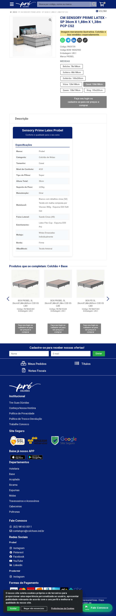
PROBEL (70, 56)
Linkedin (17, 565)
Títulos (86, 364)
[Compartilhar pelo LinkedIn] (73, 40)
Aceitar (13, 608)
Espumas (14, 490)
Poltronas (14, 511)
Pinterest (18, 552)
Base (12, 474)
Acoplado (14, 479)
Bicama (13, 484)
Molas (12, 495)
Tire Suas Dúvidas (19, 402)
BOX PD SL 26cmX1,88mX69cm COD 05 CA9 (91, 303)
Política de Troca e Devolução (25, 418)
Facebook (18, 556)
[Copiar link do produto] (85, 40)
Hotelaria (14, 468)
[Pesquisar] (94, 4)
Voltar (102, 11)
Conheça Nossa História (22, 408)
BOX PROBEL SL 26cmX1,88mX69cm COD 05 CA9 (25, 303)
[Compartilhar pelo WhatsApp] (62, 40)
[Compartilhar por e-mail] (79, 40)
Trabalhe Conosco (19, 424)
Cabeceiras (15, 506)
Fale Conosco (99, 607)
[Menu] (11, 4)
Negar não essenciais (34, 608)
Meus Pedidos (36, 364)
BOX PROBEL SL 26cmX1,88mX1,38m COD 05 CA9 (58, 303)
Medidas (65, 61)
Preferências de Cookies (62, 608)
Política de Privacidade (21, 413)
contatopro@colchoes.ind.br (28, 531)
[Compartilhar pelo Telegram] (68, 40)
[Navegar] (8, 299)
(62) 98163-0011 (22, 526)
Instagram (18, 548)
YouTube (18, 561)
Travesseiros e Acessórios (24, 501)
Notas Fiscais (37, 370)
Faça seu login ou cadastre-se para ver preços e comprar (83, 102)
